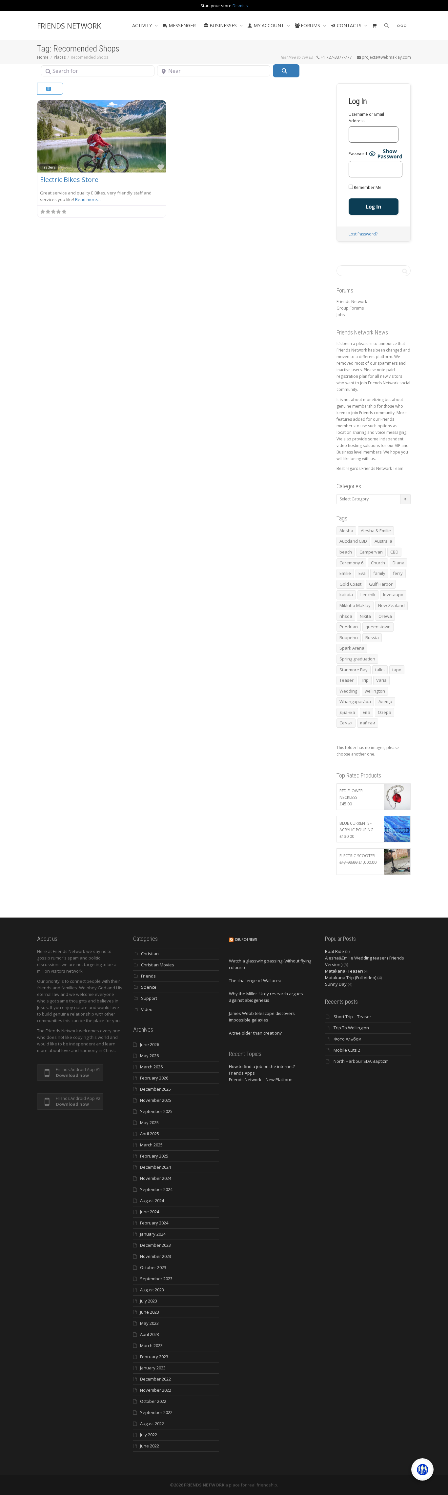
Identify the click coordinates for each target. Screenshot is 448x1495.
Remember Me (367, 187)
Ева (366, 712)
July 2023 (148, 1301)
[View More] (402, 25)
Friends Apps (242, 1073)
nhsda (345, 616)
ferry (398, 573)
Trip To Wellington (351, 1028)
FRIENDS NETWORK (69, 25)
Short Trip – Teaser (352, 1017)
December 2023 (155, 1245)
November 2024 (155, 1178)
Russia (372, 637)
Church (378, 563)
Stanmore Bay (353, 670)
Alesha (346, 531)
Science (148, 987)
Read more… (88, 199)
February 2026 (154, 1078)
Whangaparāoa (355, 701)
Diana (398, 563)
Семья (346, 723)
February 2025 (154, 1156)
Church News (246, 940)
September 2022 (156, 1412)
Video (147, 1009)
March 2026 (151, 1067)
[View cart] (374, 25)
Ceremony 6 (351, 563)
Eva (362, 573)
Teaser (346, 680)
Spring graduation (357, 659)
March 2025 (151, 1145)
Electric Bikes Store (69, 179)
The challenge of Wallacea (255, 980)
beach (345, 552)
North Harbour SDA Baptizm (361, 1061)
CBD (394, 552)
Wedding (348, 691)
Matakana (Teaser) (344, 971)
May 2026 (149, 1056)
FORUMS (310, 25)
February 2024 (154, 1223)
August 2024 (152, 1200)
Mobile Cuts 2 (347, 1050)
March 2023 (151, 1345)
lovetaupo (393, 594)
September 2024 (156, 1189)
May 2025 (149, 1122)
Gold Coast (350, 584)
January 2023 (153, 1368)
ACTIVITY (142, 25)
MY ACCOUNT (268, 25)
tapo (396, 670)
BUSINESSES (223, 25)
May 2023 (149, 1323)
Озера (384, 712)
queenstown (378, 627)
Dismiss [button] (240, 6)
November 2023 (155, 1256)
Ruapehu (348, 637)
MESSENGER (181, 25)
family (379, 573)
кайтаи (367, 723)
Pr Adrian (348, 627)
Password (358, 153)
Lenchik (368, 594)
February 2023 (154, 1357)
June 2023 (149, 1312)
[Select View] (50, 89)
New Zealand (391, 605)
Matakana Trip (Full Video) (350, 977)
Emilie (345, 573)
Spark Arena (351, 648)
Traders (48, 167)
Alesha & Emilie (376, 531)
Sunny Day (336, 984)
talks (380, 670)
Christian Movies (157, 965)
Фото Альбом (347, 1039)
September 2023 (156, 1279)
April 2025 (149, 1134)
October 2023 (153, 1267)
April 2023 (149, 1334)
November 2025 (155, 1100)
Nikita (365, 616)
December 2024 (155, 1167)
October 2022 (153, 1401)
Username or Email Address (366, 117)
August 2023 (152, 1290)
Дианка (347, 712)
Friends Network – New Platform (261, 1079)
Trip (365, 680)
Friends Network (351, 301)
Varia (381, 680)
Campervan (371, 552)
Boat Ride (334, 951)
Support (149, 998)
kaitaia (346, 594)
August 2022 (152, 1423)
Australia (383, 541)
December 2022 (155, 1379)
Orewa (385, 616)
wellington (375, 691)
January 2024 (153, 1234)
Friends (148, 976)
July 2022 (148, 1435)
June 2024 (149, 1212)
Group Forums (350, 308)
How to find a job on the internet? (262, 1066)
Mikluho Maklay (355, 605)
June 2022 (149, 1446)
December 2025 (155, 1089)
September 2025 (156, 1111)
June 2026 (149, 1044)
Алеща (385, 701)
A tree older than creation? (255, 1033)
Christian (150, 954)
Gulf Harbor (381, 584)
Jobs (340, 314)
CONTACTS (349, 25)
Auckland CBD (353, 541)
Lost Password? (363, 234)
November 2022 (155, 1390)
